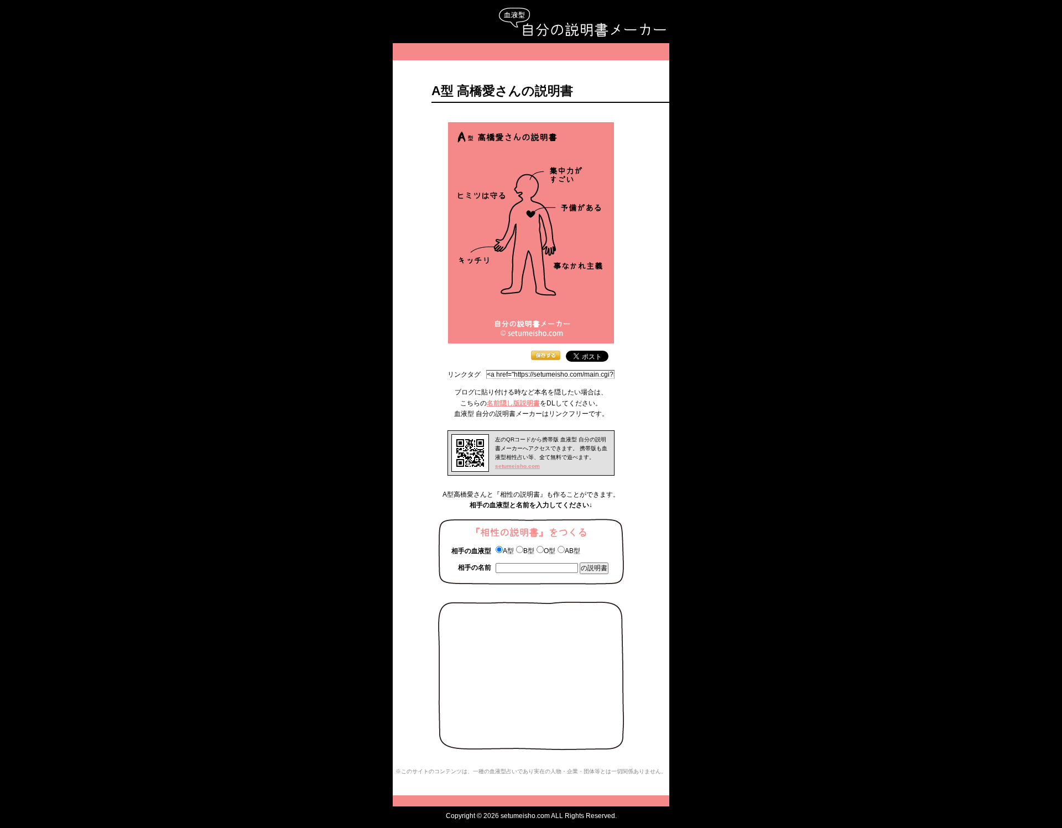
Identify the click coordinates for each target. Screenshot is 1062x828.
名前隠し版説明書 (513, 403)
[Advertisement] (531, 52)
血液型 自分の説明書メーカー (582, 22)
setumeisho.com (517, 466)
